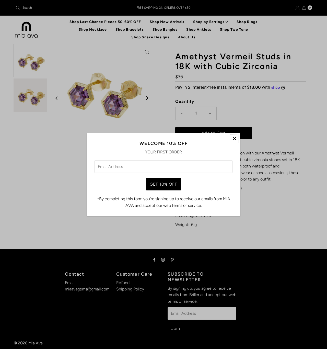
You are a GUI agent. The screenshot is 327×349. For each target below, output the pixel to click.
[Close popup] (234, 138)
